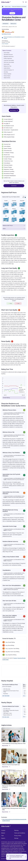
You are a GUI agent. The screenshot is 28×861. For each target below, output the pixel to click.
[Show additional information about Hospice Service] (11, 132)
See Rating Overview (6, 34)
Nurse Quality (7, 64)
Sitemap (16, 838)
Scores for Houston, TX (9, 70)
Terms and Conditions (19, 833)
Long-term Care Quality (9, 60)
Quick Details (6, 52)
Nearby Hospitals (7, 73)
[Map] (14, 671)
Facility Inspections (8, 58)
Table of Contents (6, 51)
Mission (3, 833)
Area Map (6, 71)
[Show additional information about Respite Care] (14, 134)
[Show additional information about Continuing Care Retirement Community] (9, 123)
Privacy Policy (17, 835)
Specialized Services (8, 54)
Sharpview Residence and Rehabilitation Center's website (14, 37)
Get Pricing (13, 110)
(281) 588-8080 (5, 695)
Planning (16, 830)
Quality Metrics (7, 68)
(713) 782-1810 (5, 717)
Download (12, 13)
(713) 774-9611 (5, 43)
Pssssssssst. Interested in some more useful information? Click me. (16, 857)
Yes (11, 303)
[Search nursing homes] (23, 2)
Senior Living (7, 6)
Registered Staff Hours (8, 56)
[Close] (25, 857)
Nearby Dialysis (7, 75)
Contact (3, 830)
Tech (2, 835)
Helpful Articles (7, 77)
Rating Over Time (7, 66)
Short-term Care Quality (9, 62)
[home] (5, 2)
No (18, 303)
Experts (3, 838)
